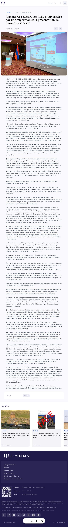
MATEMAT (62, 522)
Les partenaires (9, 473)
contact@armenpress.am (29, 494)
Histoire (6, 468)
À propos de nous (10, 465)
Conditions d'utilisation (11, 476)
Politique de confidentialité (13, 479)
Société (26, 395)
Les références (9, 470)
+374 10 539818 (26, 491)
